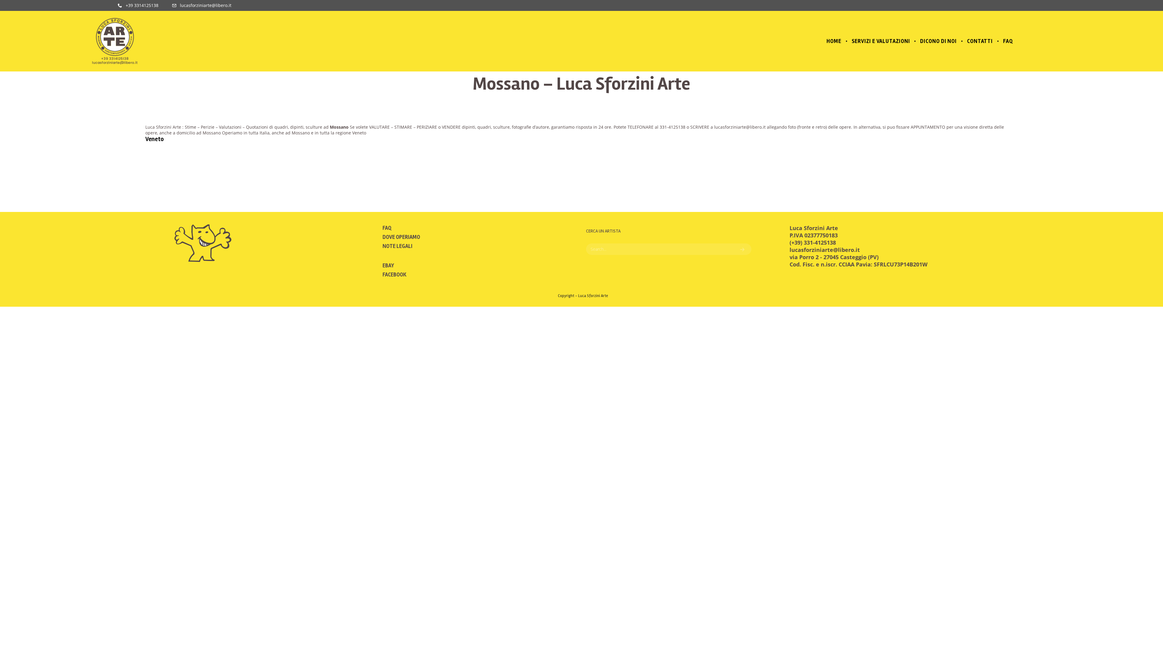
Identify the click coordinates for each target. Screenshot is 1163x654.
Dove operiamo (401, 237)
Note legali (398, 246)
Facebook (394, 274)
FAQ (387, 228)
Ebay (388, 265)
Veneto (154, 139)
